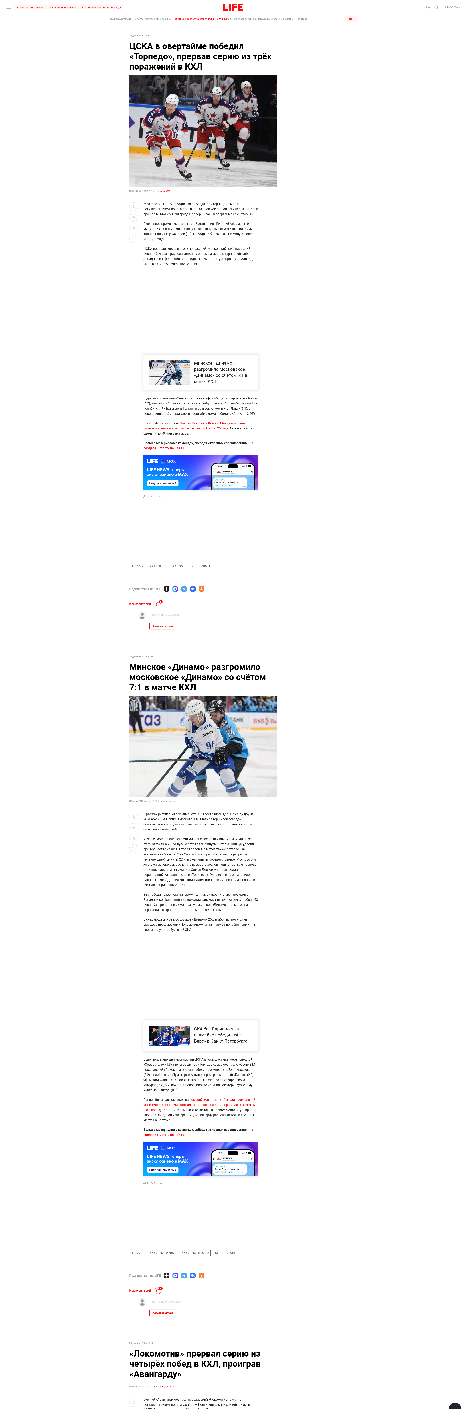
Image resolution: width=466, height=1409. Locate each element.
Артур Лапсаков (155, 496)
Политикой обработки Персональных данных (200, 19)
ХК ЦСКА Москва (161, 190)
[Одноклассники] (201, 589)
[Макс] (175, 589)
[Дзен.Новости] (166, 589)
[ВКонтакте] (192, 589)
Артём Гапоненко (156, 1183)
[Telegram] (184, 589)
